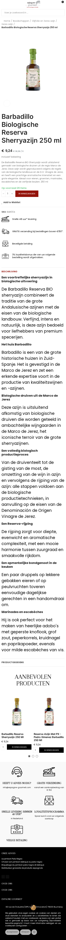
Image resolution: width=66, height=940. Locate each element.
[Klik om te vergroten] (7, 103)
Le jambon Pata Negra (12, 858)
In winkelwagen (27, 193)
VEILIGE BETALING (16, 840)
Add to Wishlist (11, 202)
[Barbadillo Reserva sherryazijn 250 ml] (17, 712)
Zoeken (60, 12)
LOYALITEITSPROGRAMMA (49, 811)
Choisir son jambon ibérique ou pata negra (22, 862)
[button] (5, 70)
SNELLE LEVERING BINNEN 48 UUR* (17, 813)
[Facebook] (3, 876)
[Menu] (3, 4)
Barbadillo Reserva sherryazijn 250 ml (13, 735)
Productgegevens (13, 662)
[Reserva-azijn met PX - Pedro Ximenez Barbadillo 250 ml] (49, 712)
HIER (30, 925)
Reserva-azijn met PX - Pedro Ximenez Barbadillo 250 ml (49, 737)
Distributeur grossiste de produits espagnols (22, 868)
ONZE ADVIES (9, 853)
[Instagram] (7, 876)
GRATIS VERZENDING (49, 783)
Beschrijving (9, 271)
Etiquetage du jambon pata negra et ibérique (23, 865)
